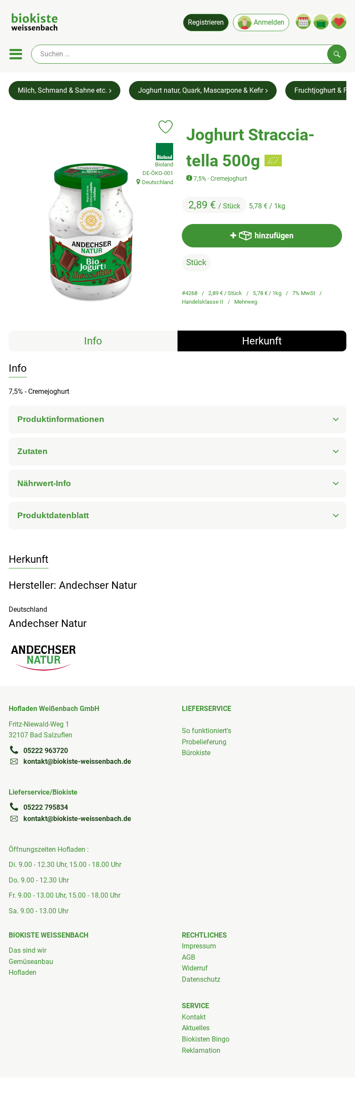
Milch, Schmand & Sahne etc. (62, 90)
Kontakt (194, 1017)
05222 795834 (45, 807)
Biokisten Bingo (205, 1039)
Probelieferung (204, 742)
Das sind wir (27, 950)
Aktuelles (196, 1028)
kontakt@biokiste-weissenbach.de (77, 761)
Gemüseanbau (31, 961)
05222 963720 (45, 750)
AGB (188, 957)
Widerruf (195, 968)
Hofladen (22, 972)
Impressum (199, 946)
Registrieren (206, 22)
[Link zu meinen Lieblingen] (338, 21)
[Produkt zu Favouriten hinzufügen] (165, 126)
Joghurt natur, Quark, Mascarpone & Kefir (200, 90)
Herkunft (262, 341)
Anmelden (269, 22)
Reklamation (201, 1050)
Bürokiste (196, 753)
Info (93, 341)
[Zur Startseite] (34, 23)
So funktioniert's (206, 731)
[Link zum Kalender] (303, 21)
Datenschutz (201, 979)
